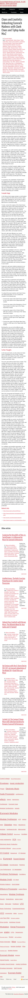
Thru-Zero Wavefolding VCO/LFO (11, 66)
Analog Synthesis (21, 964)
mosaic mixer (15, 634)
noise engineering (5, 839)
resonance (3, 973)
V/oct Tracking (10, 70)
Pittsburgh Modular (4, 946)
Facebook (13, 12)
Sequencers (19, 932)
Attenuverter (22, 829)
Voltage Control (6, 834)
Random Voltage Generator (15, 49)
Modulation (4, 927)
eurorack (9, 634)
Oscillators (22, 874)
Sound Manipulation (16, 778)
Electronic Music (12, 789)
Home (3, 9)
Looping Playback (19, 57)
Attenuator (8, 904)
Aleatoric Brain (14, 47)
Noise (2, 904)
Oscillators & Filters (10, 678)
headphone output (14, 742)
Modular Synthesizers (7, 808)
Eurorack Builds (8, 38)
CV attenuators (11, 607)
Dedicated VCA (17, 67)
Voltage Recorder (11, 52)
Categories (12, 9)
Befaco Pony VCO (18, 64)
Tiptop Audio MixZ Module (9, 44)
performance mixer (13, 735)
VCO (2, 913)
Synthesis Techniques (9, 874)
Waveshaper (17, 834)
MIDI (1, 825)
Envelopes (4, 783)
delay (15, 913)
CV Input (16, 879)
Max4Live (4, 12)
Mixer (14, 942)
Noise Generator (5, 942)
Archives (21, 9)
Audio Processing (7, 794)
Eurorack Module (7, 955)
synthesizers (19, 794)
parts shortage (10, 692)
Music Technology (5, 908)
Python (10, 988)
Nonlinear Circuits (14, 922)
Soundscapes (13, 865)
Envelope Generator (6, 968)
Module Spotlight (16, 946)
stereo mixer (7, 734)
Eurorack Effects (21, 942)
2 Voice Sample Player (11, 55)
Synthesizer (3, 804)
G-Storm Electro (11, 680)
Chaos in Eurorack (12, 46)
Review (11, 937)
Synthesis (20, 913)
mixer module (13, 732)
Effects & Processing (8, 889)
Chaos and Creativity (14, 41)
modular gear (3, 950)
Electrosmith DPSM (13, 556)
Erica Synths (4, 922)
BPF (14, 61)
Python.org (8, 979)
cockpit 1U (6, 732)
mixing (6, 635)
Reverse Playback (7, 58)
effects (3, 799)
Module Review (13, 950)
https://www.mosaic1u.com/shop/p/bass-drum (14, 520)
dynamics (6, 742)
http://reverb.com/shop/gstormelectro (12, 517)
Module (17, 955)
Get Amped (7, 595)
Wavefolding (4, 894)
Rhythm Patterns (5, 884)
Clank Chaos (17, 40)
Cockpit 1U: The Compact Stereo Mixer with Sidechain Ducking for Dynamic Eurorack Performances (13, 721)
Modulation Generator (14, 50)
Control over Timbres (19, 70)
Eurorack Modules (9, 813)
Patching (22, 865)
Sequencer (13, 853)
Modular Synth (6, 879)
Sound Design (19, 859)
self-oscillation (18, 937)
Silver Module (10, 54)
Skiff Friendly (18, 968)
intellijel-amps (10, 590)
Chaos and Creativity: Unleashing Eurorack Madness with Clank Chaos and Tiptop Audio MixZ (13, 26)
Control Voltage (5, 778)
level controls (11, 637)
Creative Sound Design (7, 964)
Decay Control (6, 72)
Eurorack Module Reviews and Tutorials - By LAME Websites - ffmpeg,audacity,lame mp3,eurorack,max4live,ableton (12, 3)
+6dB (5, 612)
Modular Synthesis (16, 894)
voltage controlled (16, 848)
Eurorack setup (4, 937)
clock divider (15, 884)
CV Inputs (4, 865)
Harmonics (15, 799)
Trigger (2, 789)
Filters (15, 825)
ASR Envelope (11, 57)
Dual (11, 592)
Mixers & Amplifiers (10, 545)
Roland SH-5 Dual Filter (10, 683)
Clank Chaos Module (17, 43)
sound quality (10, 739)
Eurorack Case (13, 804)
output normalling (14, 610)
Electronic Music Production (8, 844)
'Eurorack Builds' (15, 973)
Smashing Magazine (19, 994)
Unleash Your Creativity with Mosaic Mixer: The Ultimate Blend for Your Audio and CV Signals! (14, 624)
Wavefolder (10, 67)
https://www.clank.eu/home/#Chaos (12, 510)
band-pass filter (10, 687)
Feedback (16, 904)
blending (10, 635)
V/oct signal (16, 551)
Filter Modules (15, 684)
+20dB (9, 612)
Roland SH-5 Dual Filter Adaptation (11, 60)
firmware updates (15, 918)
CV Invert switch (12, 613)
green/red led (10, 554)
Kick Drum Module (13, 69)
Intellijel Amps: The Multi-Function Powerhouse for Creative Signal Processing (13, 580)
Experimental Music (18, 908)
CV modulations (11, 689)
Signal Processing (17, 927)
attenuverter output (9, 553)
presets (17, 808)
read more (23, 573)
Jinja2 (14, 979)
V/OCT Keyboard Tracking (10, 690)
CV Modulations (18, 63)
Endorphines (10, 899)
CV (1, 859)
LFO (22, 904)
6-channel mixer (11, 616)
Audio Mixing (13, 960)
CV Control (4, 853)
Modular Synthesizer (8, 819)
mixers (12, 598)
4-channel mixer (8, 737)
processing (8, 913)
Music (21, 12)
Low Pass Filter (5, 918)
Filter (23, 946)
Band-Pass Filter (10, 63)
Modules (2, 829)
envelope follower (5, 848)
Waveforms (21, 825)
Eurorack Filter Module (8, 64)
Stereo (9, 799)
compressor (11, 740)
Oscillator (24, 834)
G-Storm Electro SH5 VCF (18, 58)
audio (14, 635)
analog (6, 686)
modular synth (15, 731)
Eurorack (7, 859)
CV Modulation (16, 869)
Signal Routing (4, 960)
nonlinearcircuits (12, 829)
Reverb (2, 899)
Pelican (2, 979)
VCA (5, 692)
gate (1, 932)
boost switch (11, 601)
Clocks (19, 839)
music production (17, 783)
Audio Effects (23, 889)
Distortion (8, 825)
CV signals (10, 551)
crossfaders (12, 596)
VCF (11, 61)
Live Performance (5, 869)
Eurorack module (8, 548)
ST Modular (22, 853)
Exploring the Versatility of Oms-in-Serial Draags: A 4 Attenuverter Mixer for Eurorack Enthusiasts (14, 537)
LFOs (12, 932)
